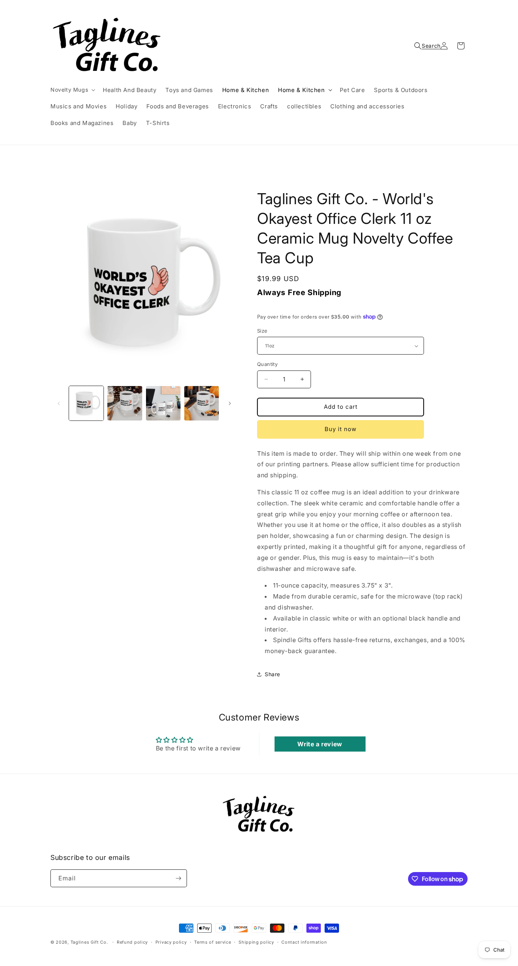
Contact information (304, 942)
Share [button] (272, 674)
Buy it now (340, 429)
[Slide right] (229, 403)
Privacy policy (171, 942)
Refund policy (132, 942)
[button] (72, 90)
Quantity (267, 364)
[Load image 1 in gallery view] (86, 403)
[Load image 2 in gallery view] (124, 403)
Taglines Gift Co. (89, 942)
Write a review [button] (319, 744)
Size (262, 331)
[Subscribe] (178, 878)
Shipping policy (256, 942)
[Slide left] (58, 403)
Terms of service (212, 942)
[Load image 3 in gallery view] (163, 403)
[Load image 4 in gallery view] (201, 403)
